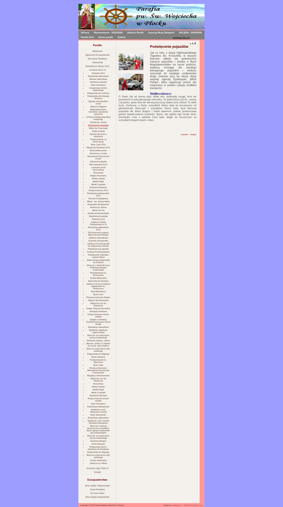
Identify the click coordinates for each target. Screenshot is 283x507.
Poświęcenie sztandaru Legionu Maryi (98, 256)
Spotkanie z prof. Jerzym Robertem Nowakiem (98, 422)
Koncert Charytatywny (98, 198)
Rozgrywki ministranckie (98, 204)
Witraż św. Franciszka (98, 128)
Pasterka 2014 (98, 73)
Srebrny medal (98, 131)
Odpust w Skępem (98, 107)
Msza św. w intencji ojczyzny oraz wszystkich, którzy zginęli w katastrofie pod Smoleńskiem (98, 429)
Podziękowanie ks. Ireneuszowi (98, 274)
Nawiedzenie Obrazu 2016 (97, 66)
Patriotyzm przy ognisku (98, 249)
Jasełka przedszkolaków (98, 213)
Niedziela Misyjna (98, 441)
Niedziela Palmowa (98, 187)
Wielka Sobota (98, 179)
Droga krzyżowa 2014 (98, 190)
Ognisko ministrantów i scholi (98, 102)
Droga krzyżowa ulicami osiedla (98, 315)
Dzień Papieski (98, 444)
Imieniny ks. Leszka (98, 153)
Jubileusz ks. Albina (98, 463)
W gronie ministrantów (98, 241)
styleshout (176, 505)
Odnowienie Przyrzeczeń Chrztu (98, 157)
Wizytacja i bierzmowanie (98, 375)
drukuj (193, 134)
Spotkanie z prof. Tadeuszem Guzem (98, 411)
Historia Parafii (135, 32)
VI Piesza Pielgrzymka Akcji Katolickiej (98, 118)
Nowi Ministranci (98, 291)
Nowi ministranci (98, 85)
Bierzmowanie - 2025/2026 (108, 32)
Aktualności (97, 51)
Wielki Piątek (98, 181)
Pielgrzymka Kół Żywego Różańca (98, 97)
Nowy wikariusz (98, 357)
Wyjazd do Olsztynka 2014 (98, 147)
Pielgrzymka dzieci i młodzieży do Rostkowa (98, 448)
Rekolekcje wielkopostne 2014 (98, 194)
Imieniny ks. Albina (98, 207)
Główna (85, 32)
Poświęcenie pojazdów (98, 125)
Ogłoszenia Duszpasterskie (97, 55)
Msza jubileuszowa (98, 150)
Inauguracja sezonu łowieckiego (98, 89)
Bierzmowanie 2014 (98, 164)
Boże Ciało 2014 (98, 144)
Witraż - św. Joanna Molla (98, 201)
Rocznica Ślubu (97, 493)
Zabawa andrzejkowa (98, 238)
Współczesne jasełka (98, 216)
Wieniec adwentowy (98, 79)
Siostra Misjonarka (98, 278)
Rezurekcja (98, 173)
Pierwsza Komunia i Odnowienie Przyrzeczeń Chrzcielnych (98, 370)
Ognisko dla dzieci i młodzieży (98, 135)
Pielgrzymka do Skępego (98, 354)
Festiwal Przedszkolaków (98, 252)
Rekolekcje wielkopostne (98, 407)
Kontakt (97, 472)
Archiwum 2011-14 (181, 38)
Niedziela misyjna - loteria (98, 340)
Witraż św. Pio (98, 210)
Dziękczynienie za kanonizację (98, 140)
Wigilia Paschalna (98, 176)
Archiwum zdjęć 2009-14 (97, 468)
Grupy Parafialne (97, 489)
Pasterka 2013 (98, 219)
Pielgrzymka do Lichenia (98, 93)
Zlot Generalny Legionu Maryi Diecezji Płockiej (98, 233)
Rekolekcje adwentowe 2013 (98, 228)
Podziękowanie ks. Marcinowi (98, 361)
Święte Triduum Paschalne (98, 308)
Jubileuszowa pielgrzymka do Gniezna (98, 261)
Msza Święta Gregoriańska (97, 497)
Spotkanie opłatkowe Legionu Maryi (98, 331)
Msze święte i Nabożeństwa (97, 486)
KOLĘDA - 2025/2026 (190, 32)
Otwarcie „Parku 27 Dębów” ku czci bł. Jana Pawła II (98, 344)
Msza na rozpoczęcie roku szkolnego (98, 350)
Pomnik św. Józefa (98, 122)
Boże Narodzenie (98, 415)
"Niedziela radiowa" (98, 82)
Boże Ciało (98, 294)
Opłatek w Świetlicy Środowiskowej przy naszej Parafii (98, 322)
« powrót (184, 134)
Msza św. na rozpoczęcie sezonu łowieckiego (98, 336)
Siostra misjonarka (98, 460)
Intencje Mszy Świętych (161, 32)
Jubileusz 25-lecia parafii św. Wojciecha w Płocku (98, 245)
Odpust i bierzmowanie (98, 300)
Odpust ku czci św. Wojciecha (98, 304)
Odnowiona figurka (98, 161)
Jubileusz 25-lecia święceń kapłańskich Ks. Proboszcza (98, 286)
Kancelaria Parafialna (97, 59)
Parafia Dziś (87, 37)
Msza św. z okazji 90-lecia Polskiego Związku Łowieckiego (98, 267)
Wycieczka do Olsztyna (98, 281)
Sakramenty (97, 62)
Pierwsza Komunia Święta (98, 297)
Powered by (193, 505)
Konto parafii (105, 37)
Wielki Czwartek (98, 184)
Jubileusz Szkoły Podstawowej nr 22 (98, 223)
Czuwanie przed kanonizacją (98, 168)
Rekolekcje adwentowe (98, 76)
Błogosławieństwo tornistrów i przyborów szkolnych (98, 111)
